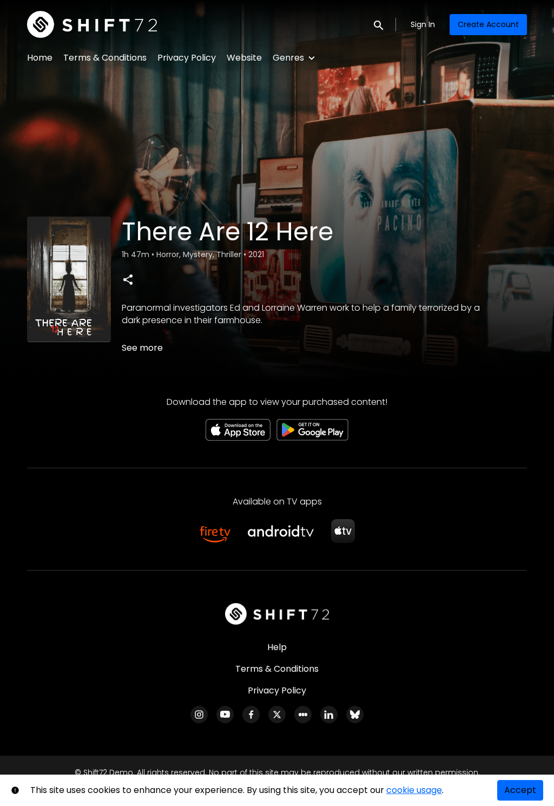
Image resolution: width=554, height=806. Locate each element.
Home (39, 57)
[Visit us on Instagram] (199, 714)
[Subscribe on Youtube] (225, 714)
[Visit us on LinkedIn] (329, 714)
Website (244, 57)
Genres (288, 57)
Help (277, 647)
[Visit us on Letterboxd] (303, 714)
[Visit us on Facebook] (251, 714)
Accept (520, 790)
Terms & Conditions (105, 57)
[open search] (379, 24)
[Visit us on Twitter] (277, 714)
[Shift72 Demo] (277, 614)
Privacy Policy (186, 57)
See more (142, 348)
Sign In (423, 24)
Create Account (488, 24)
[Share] (127, 279)
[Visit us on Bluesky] (355, 714)
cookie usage (414, 790)
